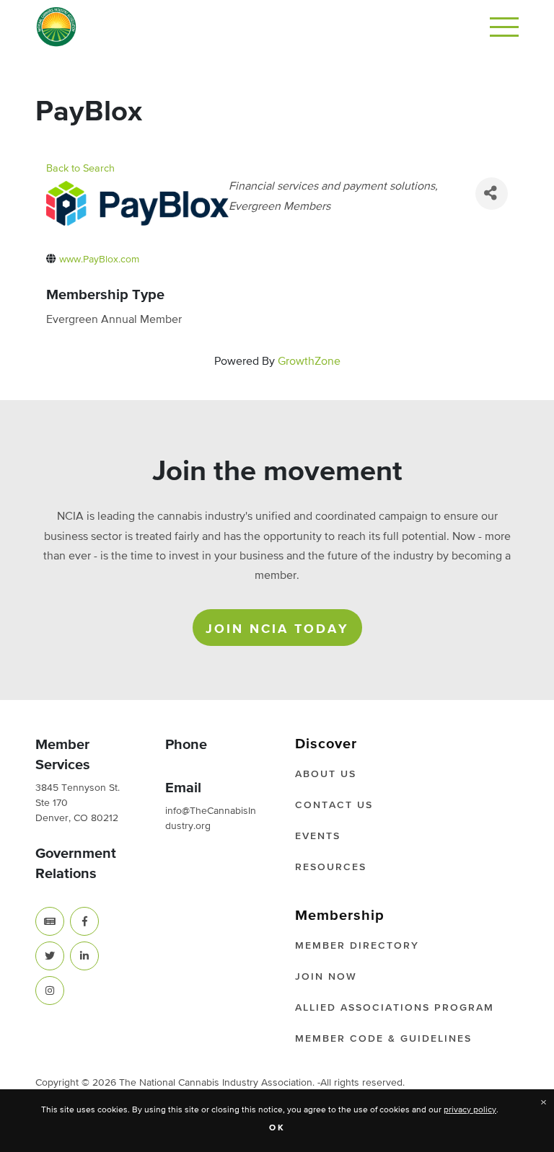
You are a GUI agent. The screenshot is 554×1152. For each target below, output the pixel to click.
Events (317, 836)
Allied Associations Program (394, 1008)
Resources (330, 867)
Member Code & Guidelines (383, 1039)
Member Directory (357, 946)
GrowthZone (309, 362)
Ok (277, 1128)
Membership (339, 915)
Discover (326, 744)
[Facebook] (84, 921)
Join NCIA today (277, 629)
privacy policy (470, 1110)
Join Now (326, 977)
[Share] (491, 193)
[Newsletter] (49, 921)
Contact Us (334, 805)
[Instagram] (49, 990)
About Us (325, 774)
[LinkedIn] (84, 956)
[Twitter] (49, 956)
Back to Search (80, 169)
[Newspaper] (49, 921)
